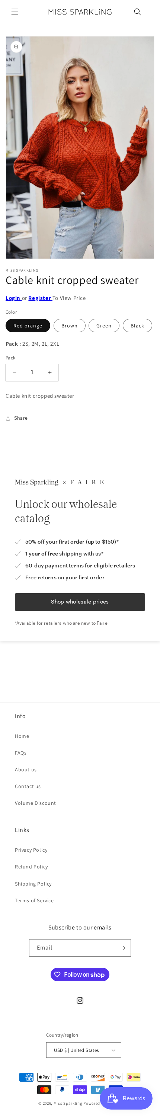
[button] (15, 12)
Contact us (28, 786)
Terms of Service (34, 900)
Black (137, 325)
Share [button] (21, 418)
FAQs (20, 752)
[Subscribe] (122, 948)
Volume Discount (35, 803)
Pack (11, 358)
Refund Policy (31, 866)
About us (26, 769)
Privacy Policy (31, 849)
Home (22, 736)
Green (104, 325)
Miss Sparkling (68, 1103)
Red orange (27, 325)
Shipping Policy (33, 883)
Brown (69, 325)
